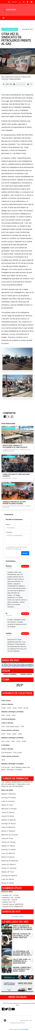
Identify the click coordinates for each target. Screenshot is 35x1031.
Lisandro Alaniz (8, 25)
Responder (25, 566)
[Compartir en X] (8, 416)
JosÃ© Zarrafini (8, 21)
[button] (9, 2)
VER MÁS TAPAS (17, 917)
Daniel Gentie (21, 21)
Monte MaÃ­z (24, 25)
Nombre (8, 524)
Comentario (9, 532)
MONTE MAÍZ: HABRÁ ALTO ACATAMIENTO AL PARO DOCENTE (15, 446)
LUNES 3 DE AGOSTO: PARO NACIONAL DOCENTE (16, 475)
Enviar (25, 553)
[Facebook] (20, 2)
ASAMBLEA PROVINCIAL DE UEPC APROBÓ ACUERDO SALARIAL (14, 503)
